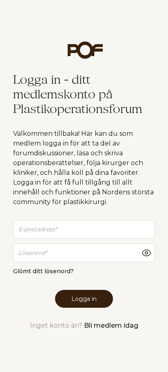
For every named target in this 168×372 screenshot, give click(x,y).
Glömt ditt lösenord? (43, 271)
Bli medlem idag (111, 325)
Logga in (84, 298)
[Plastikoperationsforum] (84, 50)
